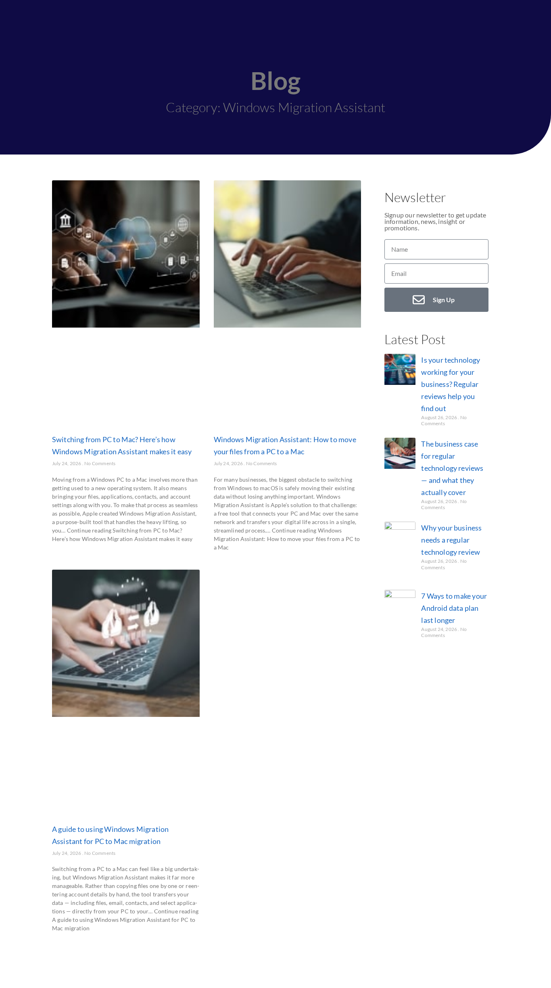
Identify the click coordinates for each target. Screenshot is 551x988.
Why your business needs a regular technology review (451, 539)
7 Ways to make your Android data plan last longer (454, 608)
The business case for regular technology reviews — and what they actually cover (452, 468)
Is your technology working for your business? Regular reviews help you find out (450, 384)
